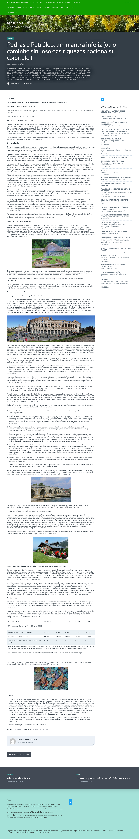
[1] (18, 209)
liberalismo (49, 809)
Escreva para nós (12, 12)
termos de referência (15, 817)
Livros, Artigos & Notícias (23, 2)
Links (72, 7)
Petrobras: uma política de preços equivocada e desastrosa (113, 225)
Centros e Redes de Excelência (32, 7)
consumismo (36, 804)
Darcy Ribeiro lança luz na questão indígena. (113, 141)
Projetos (18, 7)
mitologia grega (17, 812)
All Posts (22, 742)
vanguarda (25, 817)
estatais (44, 806)
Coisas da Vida (49, 2)
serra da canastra (39, 815)
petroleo (45, 729)
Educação (75, 2)
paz (28, 812)
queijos (25, 815)
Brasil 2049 (13, 84)
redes (29, 815)
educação (10, 806)
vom (45, 817)
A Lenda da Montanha (18, 778)
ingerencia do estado (21, 809)
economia (57, 804)
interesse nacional (30, 809)
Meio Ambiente (37, 2)
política (50, 812)
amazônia (20, 804)
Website (30, 742)
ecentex (45, 804)
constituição (29, 804)
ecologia (50, 804)
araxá (24, 804)
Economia (10, 7)
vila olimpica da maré (35, 817)
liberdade (54, 809)
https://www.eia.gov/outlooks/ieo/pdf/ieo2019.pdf (26, 725)
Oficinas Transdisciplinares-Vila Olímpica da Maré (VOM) (116, 192)
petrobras (36, 812)
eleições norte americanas (21, 806)
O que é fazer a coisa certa (110, 172)
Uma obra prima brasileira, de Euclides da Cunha (116, 151)
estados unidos (36, 806)
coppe (41, 804)
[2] (41, 586)
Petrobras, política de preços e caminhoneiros (112, 164)
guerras (55, 806)
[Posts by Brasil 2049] (13, 741)
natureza (24, 812)
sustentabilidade (56, 815)
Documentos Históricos (51, 7)
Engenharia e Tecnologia (64, 2)
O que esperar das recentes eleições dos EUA (115, 202)
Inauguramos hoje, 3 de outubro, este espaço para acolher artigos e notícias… (115, 281)
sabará (33, 815)
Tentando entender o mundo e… (116, 179)
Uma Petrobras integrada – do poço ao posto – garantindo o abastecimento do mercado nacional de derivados (116, 240)
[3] (39, 616)
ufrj (21, 817)
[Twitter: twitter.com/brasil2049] (102, 99)
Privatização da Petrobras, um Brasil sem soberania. (115, 258)
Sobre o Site (64, 7)
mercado (60, 809)
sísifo (8, 817)
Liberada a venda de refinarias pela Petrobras (113, 274)
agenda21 (9, 804)
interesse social (39, 809)
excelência (48, 806)
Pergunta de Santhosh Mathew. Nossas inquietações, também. (115, 132)
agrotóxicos (15, 804)
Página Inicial (11, 2)
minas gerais (10, 812)
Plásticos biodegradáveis (115, 232)
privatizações (15, 815)
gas (33, 729)
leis (44, 809)
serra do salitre (47, 815)
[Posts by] (8, 84)
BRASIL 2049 (15, 23)
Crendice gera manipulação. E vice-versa (115, 216)
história (38, 729)
